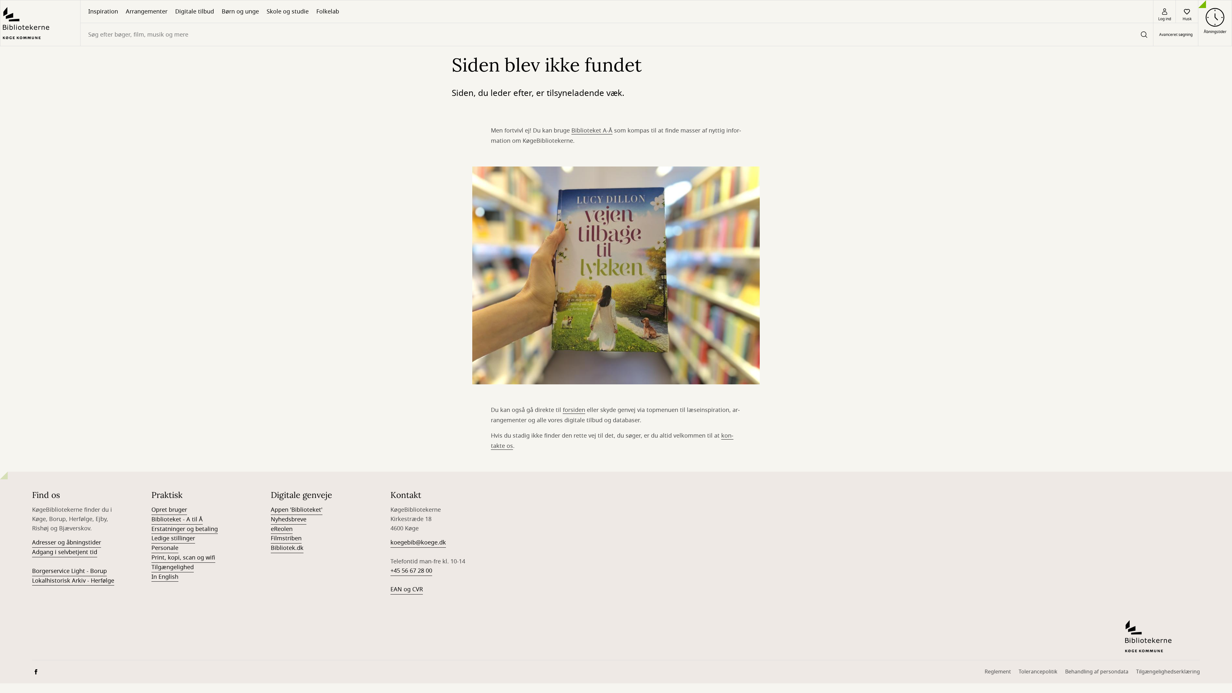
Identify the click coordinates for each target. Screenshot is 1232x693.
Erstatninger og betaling (184, 529)
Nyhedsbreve (288, 519)
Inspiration (103, 11)
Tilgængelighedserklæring (1168, 672)
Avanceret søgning (1176, 35)
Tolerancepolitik (1038, 672)
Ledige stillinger (173, 538)
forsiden (574, 410)
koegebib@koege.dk (418, 542)
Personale (164, 548)
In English (164, 577)
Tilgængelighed (172, 567)
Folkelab (327, 11)
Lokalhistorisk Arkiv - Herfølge (73, 581)
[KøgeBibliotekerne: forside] (40, 23)
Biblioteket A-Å (591, 130)
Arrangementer (146, 11)
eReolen (282, 529)
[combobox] (617, 34)
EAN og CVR (406, 589)
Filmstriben (286, 538)
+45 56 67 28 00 (411, 571)
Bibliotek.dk (287, 548)
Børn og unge (240, 11)
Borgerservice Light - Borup (69, 571)
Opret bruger (169, 510)
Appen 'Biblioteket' (296, 510)
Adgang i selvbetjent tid (64, 552)
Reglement (998, 672)
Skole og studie (288, 11)
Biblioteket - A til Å (177, 519)
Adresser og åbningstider (66, 542)
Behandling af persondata (1096, 672)
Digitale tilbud (194, 11)
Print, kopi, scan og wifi (183, 557)
